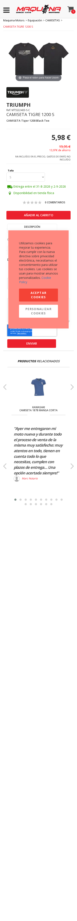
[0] (70, 8)
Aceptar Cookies (38, 295)
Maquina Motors (14, 20)
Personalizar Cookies (38, 311)
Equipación (35, 20)
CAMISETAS (52, 20)
